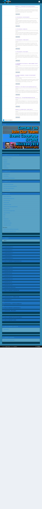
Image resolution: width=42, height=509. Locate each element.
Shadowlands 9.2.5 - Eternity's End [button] (11, 296)
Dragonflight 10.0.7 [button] (8, 284)
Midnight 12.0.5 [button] (7, 181)
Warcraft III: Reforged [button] (9, 337)
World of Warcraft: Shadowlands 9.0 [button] (12, 307)
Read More (18, 14)
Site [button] (5, 124)
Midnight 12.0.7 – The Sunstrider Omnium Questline (25, 97)
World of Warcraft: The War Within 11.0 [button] (12, 261)
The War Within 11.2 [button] (8, 249)
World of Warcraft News (28, 7)
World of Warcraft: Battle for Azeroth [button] (13, 317)
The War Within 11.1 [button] (8, 255)
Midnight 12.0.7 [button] (7, 171)
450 (10, 120)
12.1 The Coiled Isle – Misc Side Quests (22, 17)
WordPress (15, 346)
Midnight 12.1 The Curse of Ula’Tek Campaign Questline (25, 86)
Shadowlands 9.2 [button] (8, 299)
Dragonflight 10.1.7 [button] (8, 276)
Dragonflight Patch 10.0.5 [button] (9, 287)
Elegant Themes (8, 346)
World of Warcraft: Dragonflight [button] (11, 290)
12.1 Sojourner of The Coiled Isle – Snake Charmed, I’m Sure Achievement (26, 64)
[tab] (21, 124)
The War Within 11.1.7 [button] (8, 252)
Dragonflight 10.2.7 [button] (8, 267)
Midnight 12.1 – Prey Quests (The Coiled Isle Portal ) (25, 6)
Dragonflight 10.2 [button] (8, 273)
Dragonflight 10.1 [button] (8, 281)
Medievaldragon (20, 7)
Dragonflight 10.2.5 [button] (8, 270)
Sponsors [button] (6, 238)
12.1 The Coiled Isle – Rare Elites (21, 29)
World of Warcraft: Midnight (35, 7)
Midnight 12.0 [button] (7, 193)
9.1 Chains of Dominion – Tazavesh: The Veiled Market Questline (25, 76)
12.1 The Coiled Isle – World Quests (22, 39)
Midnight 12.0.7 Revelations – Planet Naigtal (24, 109)
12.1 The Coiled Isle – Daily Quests (21, 51)
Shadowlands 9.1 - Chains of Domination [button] (13, 303)
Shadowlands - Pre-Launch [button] (10, 310)
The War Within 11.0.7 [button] (8, 258)
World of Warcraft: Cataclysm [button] (11, 326)
